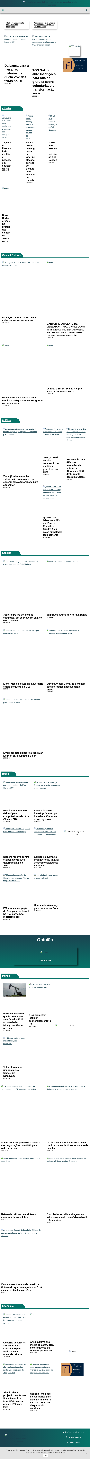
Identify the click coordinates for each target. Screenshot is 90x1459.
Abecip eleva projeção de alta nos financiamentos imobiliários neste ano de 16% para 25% (14, 1399)
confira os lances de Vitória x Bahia (67, 614)
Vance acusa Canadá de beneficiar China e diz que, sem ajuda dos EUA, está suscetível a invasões (22, 1287)
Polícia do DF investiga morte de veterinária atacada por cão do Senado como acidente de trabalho (32, 161)
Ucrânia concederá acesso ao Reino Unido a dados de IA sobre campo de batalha (67, 1145)
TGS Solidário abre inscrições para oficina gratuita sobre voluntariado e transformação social (44, 81)
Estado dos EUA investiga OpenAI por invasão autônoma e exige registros (46, 815)
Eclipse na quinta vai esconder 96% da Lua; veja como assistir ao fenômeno (46, 861)
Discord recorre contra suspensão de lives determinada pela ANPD (16, 861)
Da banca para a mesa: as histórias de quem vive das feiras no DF (16, 73)
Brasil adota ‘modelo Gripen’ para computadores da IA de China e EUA (16, 815)
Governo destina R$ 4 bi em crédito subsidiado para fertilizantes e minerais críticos (14, 1348)
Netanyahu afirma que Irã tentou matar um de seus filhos (19, 1216)
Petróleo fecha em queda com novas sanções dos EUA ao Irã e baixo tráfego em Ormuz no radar (13, 1021)
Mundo (6, 975)
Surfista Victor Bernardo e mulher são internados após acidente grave (66, 686)
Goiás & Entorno (11, 255)
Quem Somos (74, 1443)
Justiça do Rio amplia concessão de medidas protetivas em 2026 (51, 464)
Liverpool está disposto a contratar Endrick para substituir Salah (23, 754)
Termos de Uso (74, 1437)
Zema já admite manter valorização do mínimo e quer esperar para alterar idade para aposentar (20, 480)
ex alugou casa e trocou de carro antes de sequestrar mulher (20, 319)
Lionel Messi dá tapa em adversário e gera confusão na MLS (23, 685)
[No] (86, 1453)
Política (6, 420)
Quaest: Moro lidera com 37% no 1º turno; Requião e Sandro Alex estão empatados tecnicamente (52, 526)
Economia (8, 1306)
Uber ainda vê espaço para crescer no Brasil (46, 906)
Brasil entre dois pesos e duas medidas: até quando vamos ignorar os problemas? (22, 400)
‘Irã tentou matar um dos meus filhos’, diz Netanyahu (12, 1071)
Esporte (6, 553)
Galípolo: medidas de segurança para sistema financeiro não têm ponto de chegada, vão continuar (40, 1401)
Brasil (5, 773)
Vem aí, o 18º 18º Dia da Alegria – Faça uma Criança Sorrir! (65, 390)
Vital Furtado (45, 961)
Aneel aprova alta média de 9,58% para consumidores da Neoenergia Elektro (42, 1346)
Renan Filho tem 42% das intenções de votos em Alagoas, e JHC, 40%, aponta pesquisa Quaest (76, 468)
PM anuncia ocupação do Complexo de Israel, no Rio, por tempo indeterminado (16, 912)
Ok (46, 1456)
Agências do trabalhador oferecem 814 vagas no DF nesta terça (44, 25)
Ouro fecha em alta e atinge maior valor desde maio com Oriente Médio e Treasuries (67, 1217)
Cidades (6, 108)
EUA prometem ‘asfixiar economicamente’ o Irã (40, 1019)
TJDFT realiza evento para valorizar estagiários (15, 25)
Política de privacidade (74, 1432)
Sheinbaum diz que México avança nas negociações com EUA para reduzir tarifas (20, 1145)
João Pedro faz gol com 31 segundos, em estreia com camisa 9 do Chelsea (22, 617)
